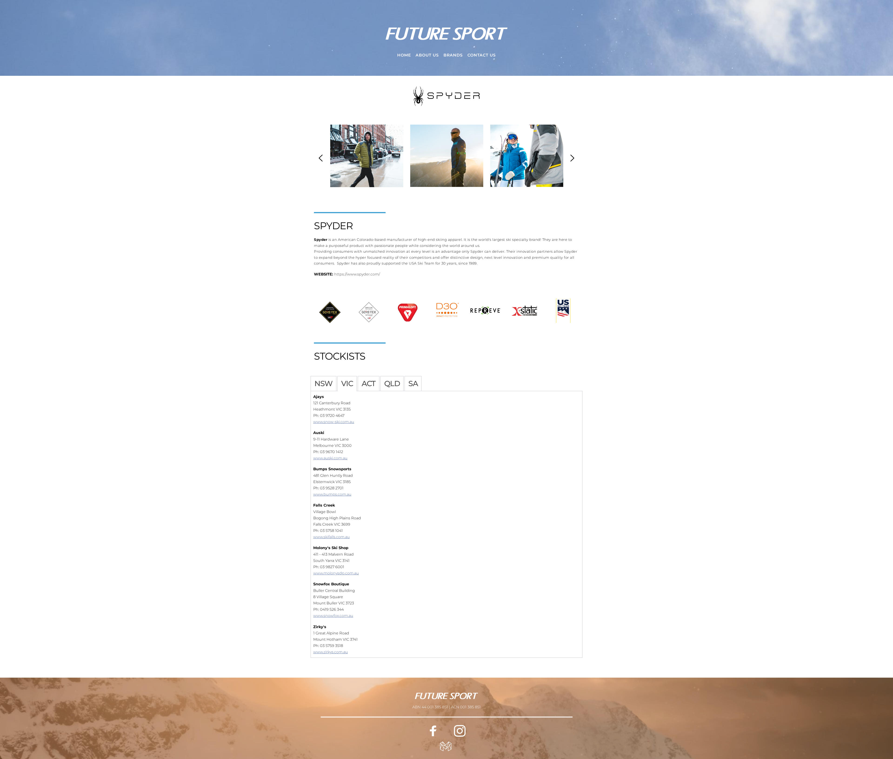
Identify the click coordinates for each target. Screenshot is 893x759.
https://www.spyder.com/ (357, 274)
